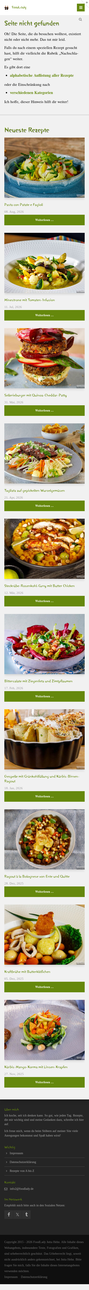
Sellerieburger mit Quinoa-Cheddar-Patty (35, 396)
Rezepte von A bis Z (22, 1171)
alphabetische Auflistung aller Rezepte (42, 75)
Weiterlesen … (29, 218)
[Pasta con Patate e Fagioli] (44, 168)
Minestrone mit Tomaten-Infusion (29, 300)
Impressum (16, 1153)
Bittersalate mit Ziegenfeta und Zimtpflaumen (38, 681)
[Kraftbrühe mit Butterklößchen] (44, 935)
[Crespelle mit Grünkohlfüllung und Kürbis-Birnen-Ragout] (44, 739)
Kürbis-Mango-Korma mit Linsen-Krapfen (36, 1067)
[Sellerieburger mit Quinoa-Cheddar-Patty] (44, 358)
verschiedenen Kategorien (31, 92)
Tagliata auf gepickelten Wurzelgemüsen (34, 491)
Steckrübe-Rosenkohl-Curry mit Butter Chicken (39, 586)
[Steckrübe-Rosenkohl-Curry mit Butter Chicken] (44, 549)
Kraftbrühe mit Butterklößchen (27, 972)
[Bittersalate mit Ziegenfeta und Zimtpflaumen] (44, 644)
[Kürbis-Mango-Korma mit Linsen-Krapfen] (44, 1030)
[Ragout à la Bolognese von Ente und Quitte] (44, 839)
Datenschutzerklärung (23, 1162)
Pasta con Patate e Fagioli (23, 205)
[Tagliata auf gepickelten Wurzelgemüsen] (44, 453)
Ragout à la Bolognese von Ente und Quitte (37, 877)
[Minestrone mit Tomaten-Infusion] (44, 263)
